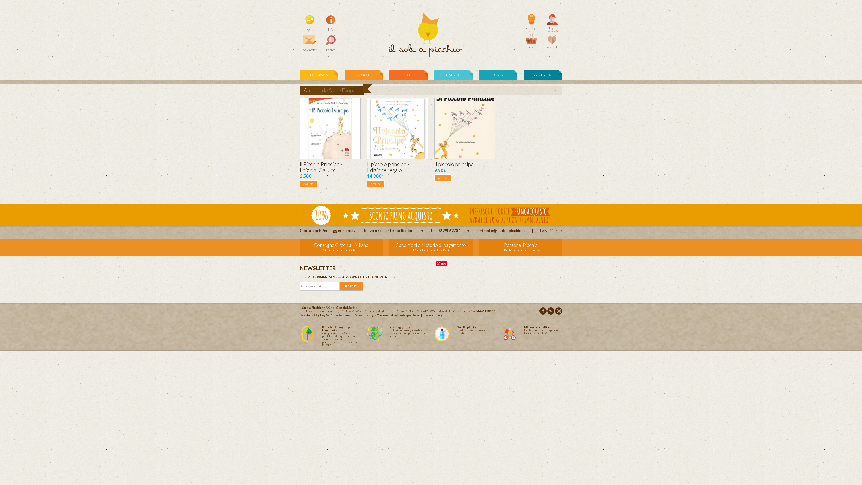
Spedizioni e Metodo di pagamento (431, 245)
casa (498, 75)
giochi (363, 75)
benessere (453, 75)
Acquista (308, 183)
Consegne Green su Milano (341, 245)
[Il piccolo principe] (464, 128)
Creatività (319, 75)
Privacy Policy (432, 315)
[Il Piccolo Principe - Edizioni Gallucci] (330, 128)
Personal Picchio (521, 245)
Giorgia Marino (376, 315)
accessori (543, 75)
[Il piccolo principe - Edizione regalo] (397, 128)
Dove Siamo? (551, 230)
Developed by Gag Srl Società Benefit (326, 315)
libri (408, 75)
